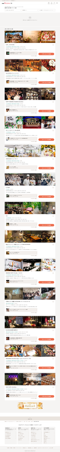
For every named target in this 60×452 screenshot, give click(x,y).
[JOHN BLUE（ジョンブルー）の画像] (30, 151)
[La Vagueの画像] (30, 179)
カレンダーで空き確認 (47, 139)
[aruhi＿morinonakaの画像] (30, 37)
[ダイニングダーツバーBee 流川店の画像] (30, 122)
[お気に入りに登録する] (53, 45)
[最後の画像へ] (54, 37)
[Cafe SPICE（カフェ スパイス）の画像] (30, 65)
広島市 (29, 421)
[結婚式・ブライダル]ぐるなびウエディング (10, 421)
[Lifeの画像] (30, 208)
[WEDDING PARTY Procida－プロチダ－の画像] (30, 265)
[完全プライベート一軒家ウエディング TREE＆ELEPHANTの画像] (30, 236)
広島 (26, 421)
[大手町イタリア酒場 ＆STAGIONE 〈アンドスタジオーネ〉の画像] (30, 294)
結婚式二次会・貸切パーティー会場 (20, 421)
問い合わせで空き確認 (47, 82)
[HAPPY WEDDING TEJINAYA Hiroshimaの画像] (30, 94)
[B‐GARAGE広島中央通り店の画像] (30, 322)
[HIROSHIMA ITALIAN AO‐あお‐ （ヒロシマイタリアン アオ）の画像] (30, 351)
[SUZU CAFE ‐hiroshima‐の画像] (30, 379)
